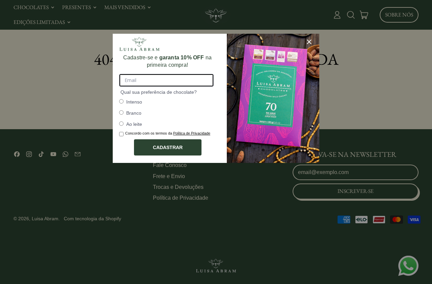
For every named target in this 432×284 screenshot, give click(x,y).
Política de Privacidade (191, 133)
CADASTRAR (168, 147)
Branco (133, 113)
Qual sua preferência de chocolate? (158, 92)
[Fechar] (309, 41)
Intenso (134, 102)
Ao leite (134, 124)
